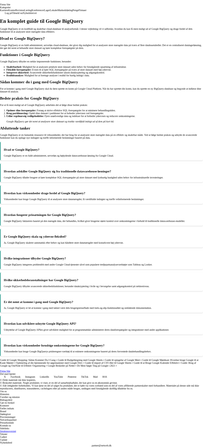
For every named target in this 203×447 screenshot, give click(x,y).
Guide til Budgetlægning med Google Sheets (80, 360)
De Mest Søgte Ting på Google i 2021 (96, 365)
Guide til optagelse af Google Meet (122, 360)
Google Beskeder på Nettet (61, 365)
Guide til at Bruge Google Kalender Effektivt (156, 363)
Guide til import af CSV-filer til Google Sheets (108, 363)
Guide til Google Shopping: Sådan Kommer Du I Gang (28, 360)
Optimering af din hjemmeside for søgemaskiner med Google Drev (49, 363)
